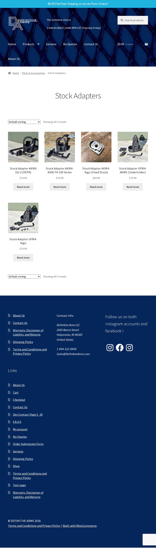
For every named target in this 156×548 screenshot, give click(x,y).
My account (20, 429)
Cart (16, 392)
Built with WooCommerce (80, 526)
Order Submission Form (28, 444)
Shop (16, 466)
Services (51, 44)
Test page (19, 485)
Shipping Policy (23, 342)
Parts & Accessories (33, 73)
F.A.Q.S (17, 422)
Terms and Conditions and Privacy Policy (34, 526)
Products (28, 44)
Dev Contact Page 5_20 (28, 414)
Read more (23, 187)
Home (12, 44)
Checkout (19, 400)
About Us (14, 59)
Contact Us (91, 44)
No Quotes (70, 44)
